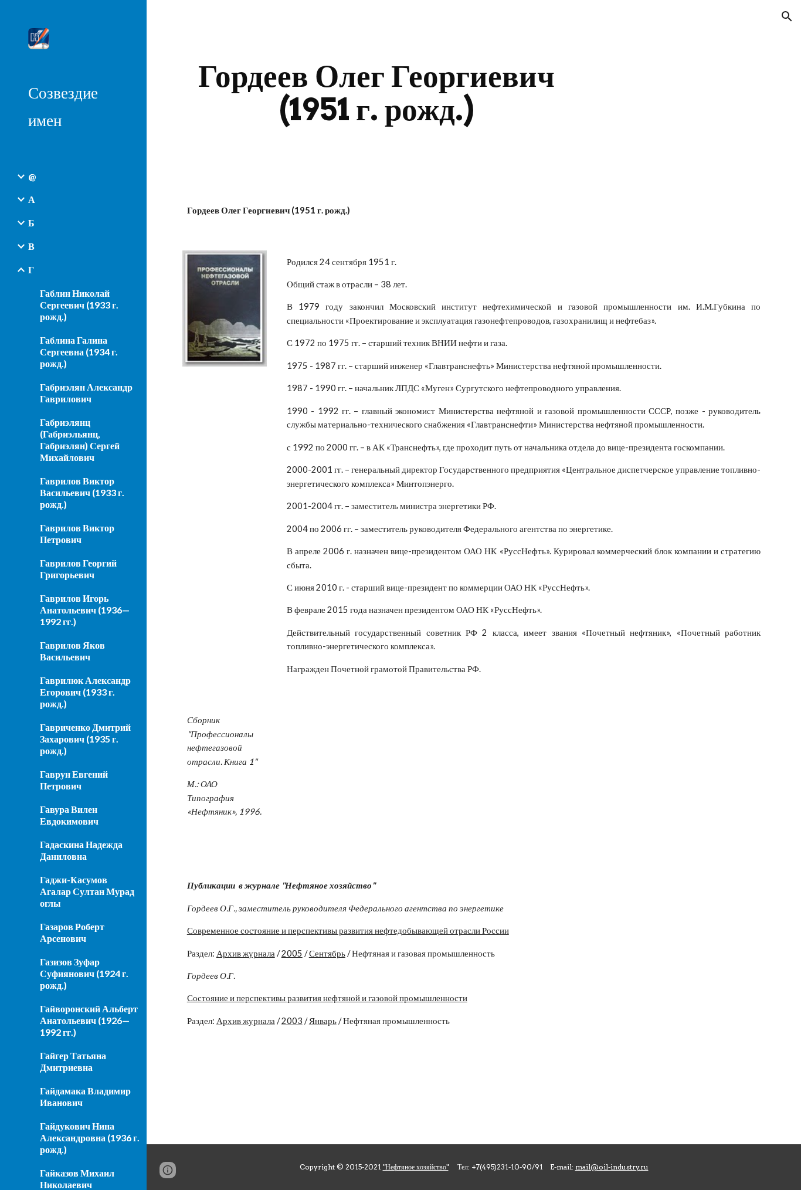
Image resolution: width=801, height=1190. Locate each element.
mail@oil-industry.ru (612, 1166)
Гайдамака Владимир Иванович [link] (85, 1096)
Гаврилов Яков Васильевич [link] (72, 650)
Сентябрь (327, 953)
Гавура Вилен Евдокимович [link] (69, 814)
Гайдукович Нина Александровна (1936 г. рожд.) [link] (90, 1137)
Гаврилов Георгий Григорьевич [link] (78, 568)
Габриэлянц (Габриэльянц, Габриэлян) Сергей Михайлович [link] (80, 439)
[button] (787, 16)
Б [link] (31, 222)
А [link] (31, 199)
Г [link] (31, 269)
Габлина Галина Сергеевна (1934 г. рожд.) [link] (79, 351)
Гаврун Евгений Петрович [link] (74, 779)
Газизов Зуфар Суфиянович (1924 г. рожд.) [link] (84, 973)
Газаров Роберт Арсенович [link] (72, 932)
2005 (292, 953)
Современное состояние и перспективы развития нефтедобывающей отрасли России (348, 930)
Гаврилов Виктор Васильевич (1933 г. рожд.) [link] (82, 492)
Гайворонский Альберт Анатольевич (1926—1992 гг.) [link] (89, 1020)
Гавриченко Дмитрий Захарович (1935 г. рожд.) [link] (85, 738)
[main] (376, 92)
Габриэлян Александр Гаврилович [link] (86, 392)
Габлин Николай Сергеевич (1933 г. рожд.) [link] (79, 304)
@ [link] (32, 176)
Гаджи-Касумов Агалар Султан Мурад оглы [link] (87, 891)
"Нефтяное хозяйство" (416, 1166)
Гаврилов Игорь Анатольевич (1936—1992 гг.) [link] (85, 609)
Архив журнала (245, 953)
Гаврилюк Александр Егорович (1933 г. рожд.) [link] (85, 691)
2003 (292, 1021)
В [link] (31, 246)
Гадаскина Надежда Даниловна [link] (81, 850)
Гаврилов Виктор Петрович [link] (77, 533)
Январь (323, 1021)
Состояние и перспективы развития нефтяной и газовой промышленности (327, 998)
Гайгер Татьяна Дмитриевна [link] (73, 1061)
